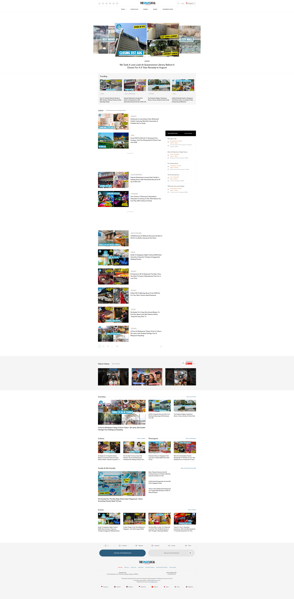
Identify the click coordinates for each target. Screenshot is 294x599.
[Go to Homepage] (147, 3)
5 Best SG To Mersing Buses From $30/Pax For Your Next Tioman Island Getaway (145, 294)
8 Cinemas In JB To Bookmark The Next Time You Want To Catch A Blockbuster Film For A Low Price (145, 276)
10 (117, 346)
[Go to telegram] (106, 3)
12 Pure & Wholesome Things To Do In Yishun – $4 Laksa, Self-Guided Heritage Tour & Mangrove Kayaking (146, 333)
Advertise (120, 567)
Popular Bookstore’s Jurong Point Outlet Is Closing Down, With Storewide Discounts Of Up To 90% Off (135, 100)
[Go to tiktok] (117, 3)
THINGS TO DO (134, 9)
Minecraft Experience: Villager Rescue (177, 152)
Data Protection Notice (162, 567)
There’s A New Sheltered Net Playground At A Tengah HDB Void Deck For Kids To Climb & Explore (160, 490)
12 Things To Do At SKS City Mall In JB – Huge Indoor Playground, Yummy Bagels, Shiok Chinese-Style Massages (147, 66)
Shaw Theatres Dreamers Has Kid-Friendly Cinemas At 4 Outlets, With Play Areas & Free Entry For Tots (160, 473)
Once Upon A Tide (172, 138)
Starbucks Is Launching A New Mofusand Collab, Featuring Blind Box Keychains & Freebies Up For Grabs (144, 121)
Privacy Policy (172, 567)
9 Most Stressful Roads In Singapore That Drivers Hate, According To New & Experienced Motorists (182, 100)
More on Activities (191, 396)
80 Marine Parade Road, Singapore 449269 (179, 169)
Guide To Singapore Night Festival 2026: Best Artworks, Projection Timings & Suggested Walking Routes (146, 257)
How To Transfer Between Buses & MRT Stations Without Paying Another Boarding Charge (110, 100)
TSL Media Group (153, 581)
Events (133, 252)
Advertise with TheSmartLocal (122, 553)
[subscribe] (190, 553)
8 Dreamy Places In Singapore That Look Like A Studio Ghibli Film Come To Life (159, 457)
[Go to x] (99, 3)
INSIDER (145, 9)
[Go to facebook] (103, 3)
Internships (140, 567)
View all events (188, 133)
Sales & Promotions (130, 93)
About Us (126, 567)
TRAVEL (123, 9)
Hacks (102, 93)
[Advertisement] (130, 161)
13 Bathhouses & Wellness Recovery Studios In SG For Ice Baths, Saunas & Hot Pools (146, 237)
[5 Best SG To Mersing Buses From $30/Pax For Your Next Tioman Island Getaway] (113, 296)
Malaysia (147, 61)
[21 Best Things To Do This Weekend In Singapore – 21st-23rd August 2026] (134, 518)
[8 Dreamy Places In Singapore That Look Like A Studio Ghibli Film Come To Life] (160, 447)
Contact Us (133, 567)
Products (133, 116)
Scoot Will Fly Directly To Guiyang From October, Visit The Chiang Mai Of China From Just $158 (145, 140)
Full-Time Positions (149, 567)
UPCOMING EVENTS (168, 9)
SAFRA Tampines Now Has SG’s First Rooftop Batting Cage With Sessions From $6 (159, 416)
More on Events (192, 509)
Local (174, 93)
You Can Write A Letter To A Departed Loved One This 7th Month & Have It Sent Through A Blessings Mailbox (159, 529)
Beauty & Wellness (136, 233)
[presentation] (188, 363)
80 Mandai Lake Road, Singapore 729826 (179, 158)
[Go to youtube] (113, 3)
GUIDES (155, 9)
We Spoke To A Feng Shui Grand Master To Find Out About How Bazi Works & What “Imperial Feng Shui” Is (145, 314)
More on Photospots (191, 438)
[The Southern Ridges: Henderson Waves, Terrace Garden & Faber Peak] (159, 85)
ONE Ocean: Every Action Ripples (176, 186)
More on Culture (141, 438)
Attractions (134, 193)
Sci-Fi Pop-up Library (173, 163)
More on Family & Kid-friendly (188, 468)
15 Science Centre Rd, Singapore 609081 (179, 192)
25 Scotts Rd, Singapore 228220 (177, 180)
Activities (151, 93)
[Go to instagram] (110, 3)
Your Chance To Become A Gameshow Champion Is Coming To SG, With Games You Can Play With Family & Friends (145, 199)
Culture (133, 309)
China (132, 135)
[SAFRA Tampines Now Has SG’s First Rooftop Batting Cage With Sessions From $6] (160, 405)
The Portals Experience (173, 174)
